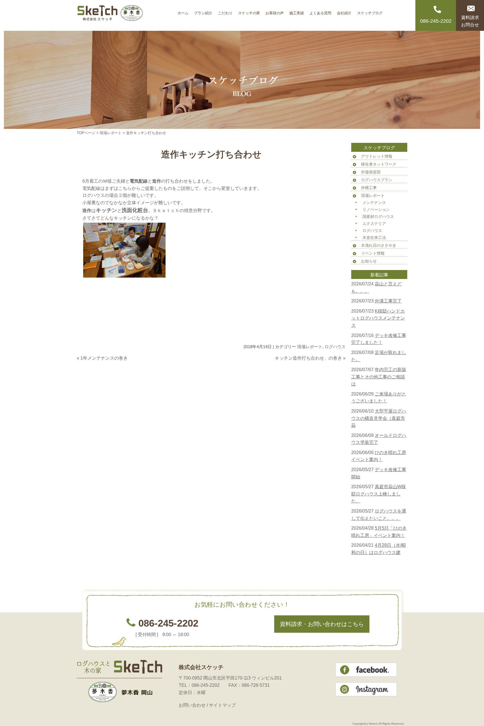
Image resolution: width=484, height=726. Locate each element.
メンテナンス (374, 202)
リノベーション (376, 209)
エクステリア (374, 223)
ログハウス (335, 346)
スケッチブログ (379, 147)
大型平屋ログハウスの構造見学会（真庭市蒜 (378, 418)
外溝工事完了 (388, 301)
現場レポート (111, 133)
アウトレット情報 (376, 156)
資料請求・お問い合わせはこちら (322, 624)
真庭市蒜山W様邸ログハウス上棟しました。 (378, 493)
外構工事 (369, 187)
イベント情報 (373, 253)
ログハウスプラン (376, 180)
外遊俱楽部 (371, 172)
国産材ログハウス (378, 216)
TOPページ (86, 133)
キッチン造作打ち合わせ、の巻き (308, 358)
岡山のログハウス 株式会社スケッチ (126, 15)
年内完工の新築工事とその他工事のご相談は (378, 376)
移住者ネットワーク (378, 164)
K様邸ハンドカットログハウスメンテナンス (378, 318)
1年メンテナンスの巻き (104, 358)
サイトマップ (222, 705)
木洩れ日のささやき (378, 245)
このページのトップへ (332, 369)
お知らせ (369, 261)
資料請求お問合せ (470, 21)
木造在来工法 (374, 237)
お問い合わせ (192, 705)
